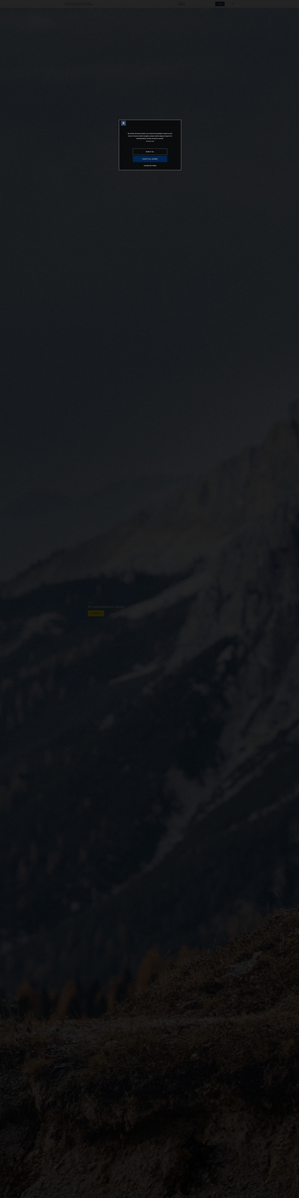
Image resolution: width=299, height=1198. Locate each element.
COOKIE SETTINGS (150, 165)
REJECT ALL (150, 151)
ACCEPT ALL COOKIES (150, 159)
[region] (150, 145)
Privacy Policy (148, 141)
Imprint (153, 141)
